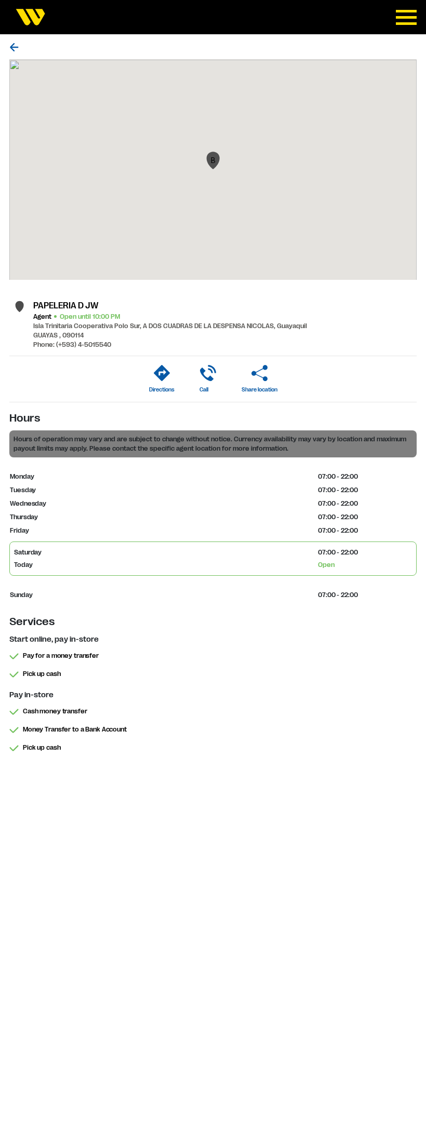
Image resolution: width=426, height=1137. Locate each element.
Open (326, 564)
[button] (213, 160)
